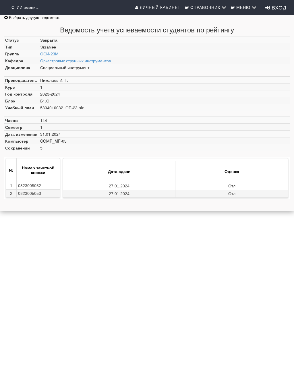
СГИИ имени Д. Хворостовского (25, 7)
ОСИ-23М (49, 54)
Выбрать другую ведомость (34, 17)
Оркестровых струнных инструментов (75, 60)
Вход (278, 7)
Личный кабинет (159, 7)
